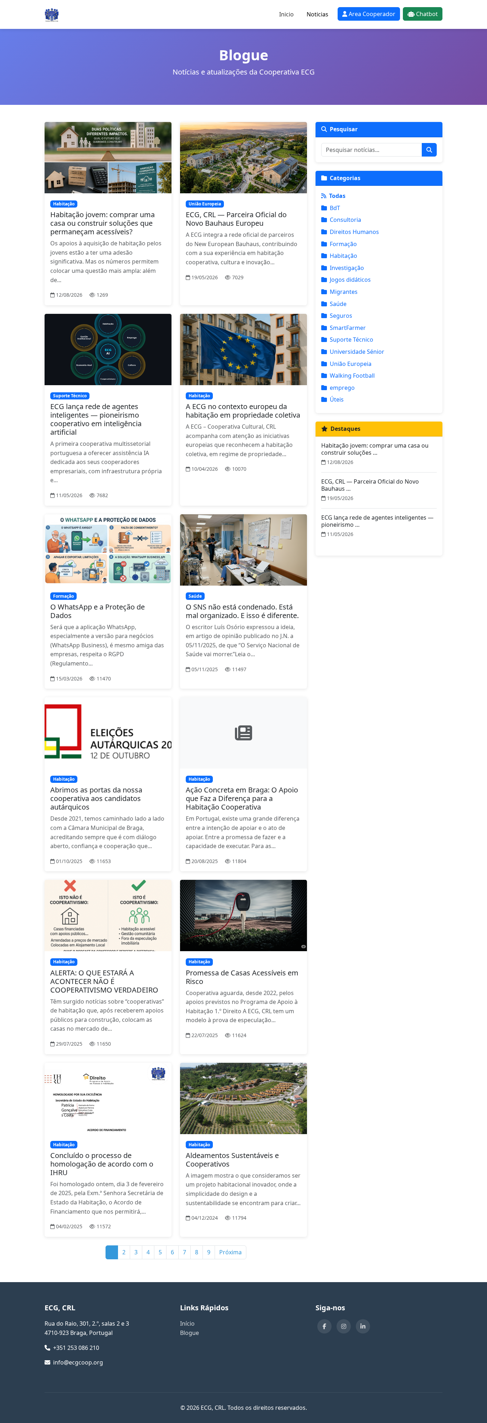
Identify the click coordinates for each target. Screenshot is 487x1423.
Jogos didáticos (350, 280)
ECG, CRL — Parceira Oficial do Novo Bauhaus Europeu (236, 219)
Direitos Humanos (354, 232)
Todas (337, 196)
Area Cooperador (372, 14)
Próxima (230, 1252)
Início (187, 1323)
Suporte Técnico (351, 339)
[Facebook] (324, 1326)
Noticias (317, 14)
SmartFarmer (348, 328)
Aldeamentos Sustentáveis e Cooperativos (232, 1160)
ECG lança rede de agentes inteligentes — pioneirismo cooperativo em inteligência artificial (96, 419)
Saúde (338, 304)
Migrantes (344, 292)
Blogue (189, 1333)
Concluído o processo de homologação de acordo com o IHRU (101, 1164)
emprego (342, 388)
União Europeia (350, 364)
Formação (343, 244)
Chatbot (427, 14)
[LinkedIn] (363, 1326)
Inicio (286, 14)
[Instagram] (344, 1326)
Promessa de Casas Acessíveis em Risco (242, 977)
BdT (335, 208)
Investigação (347, 268)
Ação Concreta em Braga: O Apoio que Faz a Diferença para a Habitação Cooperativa (242, 798)
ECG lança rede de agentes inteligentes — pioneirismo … (377, 521)
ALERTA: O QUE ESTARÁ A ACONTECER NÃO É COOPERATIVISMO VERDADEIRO (104, 981)
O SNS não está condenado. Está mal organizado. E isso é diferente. (242, 611)
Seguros (341, 316)
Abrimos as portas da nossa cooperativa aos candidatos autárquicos (96, 798)
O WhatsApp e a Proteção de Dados (97, 611)
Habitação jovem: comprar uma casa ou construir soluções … (375, 449)
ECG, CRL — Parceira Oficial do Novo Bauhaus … (370, 485)
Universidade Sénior (357, 352)
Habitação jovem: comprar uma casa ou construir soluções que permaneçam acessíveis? (102, 223)
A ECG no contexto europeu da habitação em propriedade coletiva (243, 411)
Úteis (337, 399)
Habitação (343, 256)
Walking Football (352, 375)
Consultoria (345, 220)
